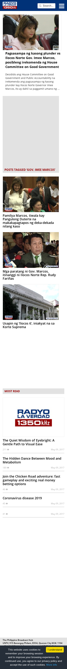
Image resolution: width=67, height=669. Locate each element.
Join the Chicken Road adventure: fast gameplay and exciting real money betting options (31, 480)
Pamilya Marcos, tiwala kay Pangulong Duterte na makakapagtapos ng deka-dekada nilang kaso (28, 220)
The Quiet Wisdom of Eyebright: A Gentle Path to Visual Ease (28, 442)
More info (51, 664)
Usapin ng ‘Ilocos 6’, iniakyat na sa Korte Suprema (28, 325)
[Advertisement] (33, 132)
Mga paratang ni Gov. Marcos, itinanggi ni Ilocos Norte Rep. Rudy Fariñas (29, 275)
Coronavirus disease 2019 (22, 498)
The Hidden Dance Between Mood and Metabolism (32, 460)
